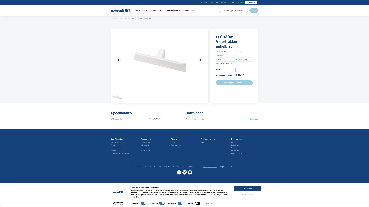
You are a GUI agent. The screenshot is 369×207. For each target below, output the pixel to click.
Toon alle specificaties (224, 63)
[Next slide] (200, 60)
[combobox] (233, 10)
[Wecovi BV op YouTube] (190, 172)
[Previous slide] (118, 60)
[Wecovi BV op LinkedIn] (179, 172)
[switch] (162, 203)
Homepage (114, 19)
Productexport (124, 19)
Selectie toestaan (247, 194)
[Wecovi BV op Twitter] (184, 172)
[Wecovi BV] (120, 10)
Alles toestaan (247, 188)
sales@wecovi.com (210, 167)
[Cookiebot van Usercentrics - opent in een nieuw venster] (117, 203)
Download (254, 119)
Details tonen (208, 203)
